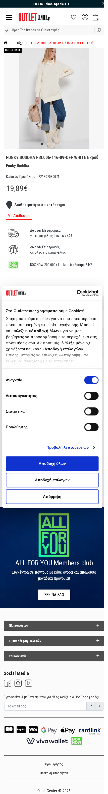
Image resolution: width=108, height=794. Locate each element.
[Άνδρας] (91, 706)
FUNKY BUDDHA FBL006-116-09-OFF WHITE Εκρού (62, 43)
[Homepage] (5, 43)
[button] (6, 30)
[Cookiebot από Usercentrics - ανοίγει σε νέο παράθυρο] (76, 293)
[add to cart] (95, 17)
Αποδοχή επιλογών (52, 480)
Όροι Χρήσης (54, 764)
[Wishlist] (73, 16)
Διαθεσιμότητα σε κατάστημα (39, 204)
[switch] (91, 396)
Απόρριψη (52, 496)
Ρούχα (19, 43)
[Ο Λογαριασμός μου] (85, 16)
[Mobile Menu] (8, 17)
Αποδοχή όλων (52, 463)
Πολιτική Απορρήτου (54, 773)
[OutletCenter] (34, 16)
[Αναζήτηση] (99, 30)
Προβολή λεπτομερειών (67, 447)
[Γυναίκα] (99, 706)
